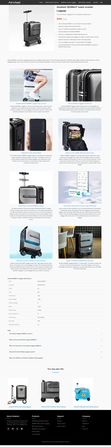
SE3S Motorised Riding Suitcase (40, 421)
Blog (101, 2)
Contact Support (61, 426)
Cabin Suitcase (36, 431)
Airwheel (95, 2)
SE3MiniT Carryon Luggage (68, 2)
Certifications (85, 423)
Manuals (59, 421)
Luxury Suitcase (36, 434)
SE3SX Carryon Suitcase (52, 2)
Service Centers (61, 423)
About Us (84, 421)
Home (41, 2)
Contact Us (85, 429)
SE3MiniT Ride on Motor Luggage (40, 423)
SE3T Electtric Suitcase (84, 2)
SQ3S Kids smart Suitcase (38, 429)
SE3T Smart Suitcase (37, 426)
